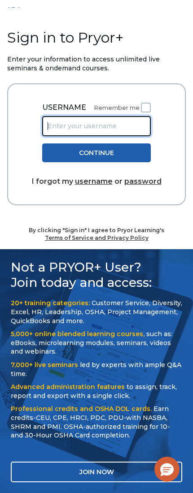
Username (64, 107)
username (94, 181)
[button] (167, 469)
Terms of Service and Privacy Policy (97, 237)
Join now (96, 472)
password (143, 181)
